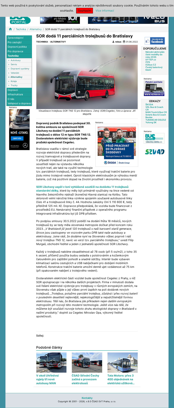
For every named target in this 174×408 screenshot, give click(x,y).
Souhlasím (84, 10)
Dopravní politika (17, 46)
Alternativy (36, 29)
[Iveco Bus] (128, 18)
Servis (14, 64)
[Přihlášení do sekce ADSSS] (155, 151)
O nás (11, 98)
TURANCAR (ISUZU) (155, 120)
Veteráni (15, 73)
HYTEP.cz (150, 59)
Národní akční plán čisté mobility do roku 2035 (154, 54)
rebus (116, 41)
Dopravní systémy (20, 68)
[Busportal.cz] (20, 17)
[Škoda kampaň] (116, 145)
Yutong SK (150, 122)
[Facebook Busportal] (155, 40)
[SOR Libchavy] (60, 18)
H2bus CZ (150, 64)
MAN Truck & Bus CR (156, 112)
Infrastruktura (15, 94)
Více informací (104, 10)
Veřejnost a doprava (19, 103)
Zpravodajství (15, 37)
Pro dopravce (15, 51)
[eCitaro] (19, 129)
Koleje (14, 81)
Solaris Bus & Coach (155, 114)
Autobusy (16, 60)
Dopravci (13, 89)
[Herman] (154, 88)
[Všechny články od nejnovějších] (154, 138)
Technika (21, 29)
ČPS (147, 62)
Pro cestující (14, 42)
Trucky (14, 85)
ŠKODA (149, 104)
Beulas (148, 117)
